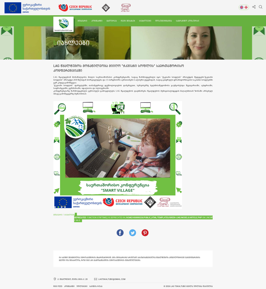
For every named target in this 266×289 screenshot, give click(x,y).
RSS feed (57, 286)
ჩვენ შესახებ (128, 20)
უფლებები (81, 286)
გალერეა (112, 20)
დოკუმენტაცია (163, 20)
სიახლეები (145, 20)
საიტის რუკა (95, 286)
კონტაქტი (96, 20)
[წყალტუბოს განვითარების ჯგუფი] (63, 24)
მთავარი (82, 20)
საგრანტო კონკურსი (187, 20)
